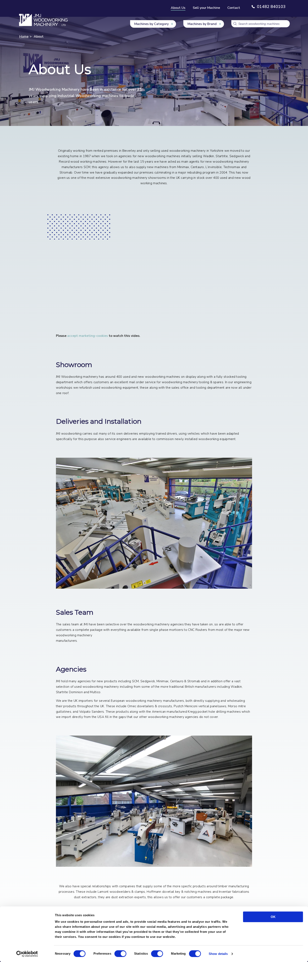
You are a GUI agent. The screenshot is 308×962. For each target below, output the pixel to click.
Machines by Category (151, 24)
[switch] (120, 953)
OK (273, 917)
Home (23, 36)
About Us (178, 7)
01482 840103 (271, 6)
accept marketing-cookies (87, 335)
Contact (233, 7)
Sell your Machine (206, 7)
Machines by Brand (202, 24)
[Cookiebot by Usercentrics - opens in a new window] (27, 954)
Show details (218, 953)
